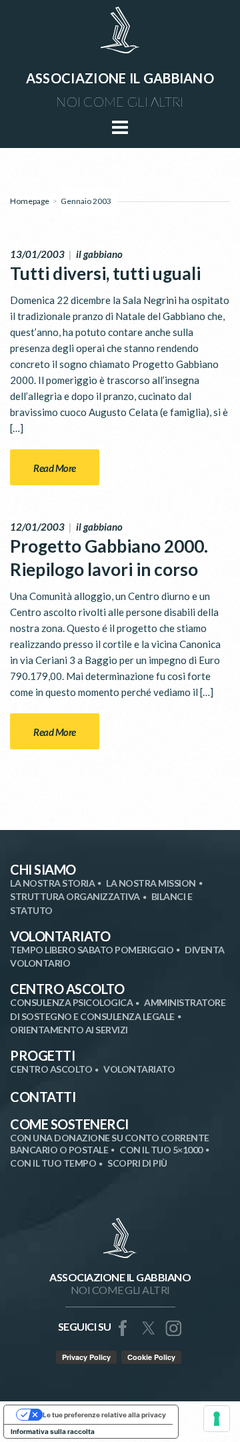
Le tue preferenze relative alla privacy (104, 1415)
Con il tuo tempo (53, 1163)
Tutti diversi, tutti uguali (105, 273)
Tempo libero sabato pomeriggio (91, 949)
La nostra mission (151, 883)
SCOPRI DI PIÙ (137, 1163)
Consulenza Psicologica (71, 1002)
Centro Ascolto (67, 989)
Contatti (42, 1097)
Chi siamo (43, 869)
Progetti (42, 1055)
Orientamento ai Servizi (69, 1029)
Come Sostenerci (69, 1124)
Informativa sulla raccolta (53, 1431)
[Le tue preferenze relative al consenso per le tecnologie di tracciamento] (216, 1418)
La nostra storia (52, 883)
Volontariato (60, 936)
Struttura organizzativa (75, 896)
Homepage (29, 201)
